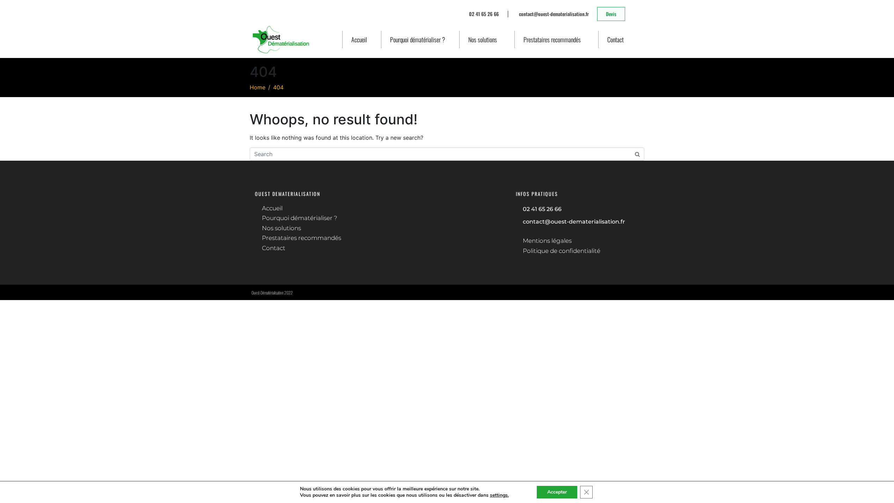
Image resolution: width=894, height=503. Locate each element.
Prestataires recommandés (552, 39)
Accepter (557, 492)
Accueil (359, 39)
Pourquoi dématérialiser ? (417, 39)
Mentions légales (547, 240)
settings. (499, 495)
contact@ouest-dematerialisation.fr (574, 221)
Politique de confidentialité (561, 250)
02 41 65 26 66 (542, 209)
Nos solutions (482, 39)
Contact (615, 39)
